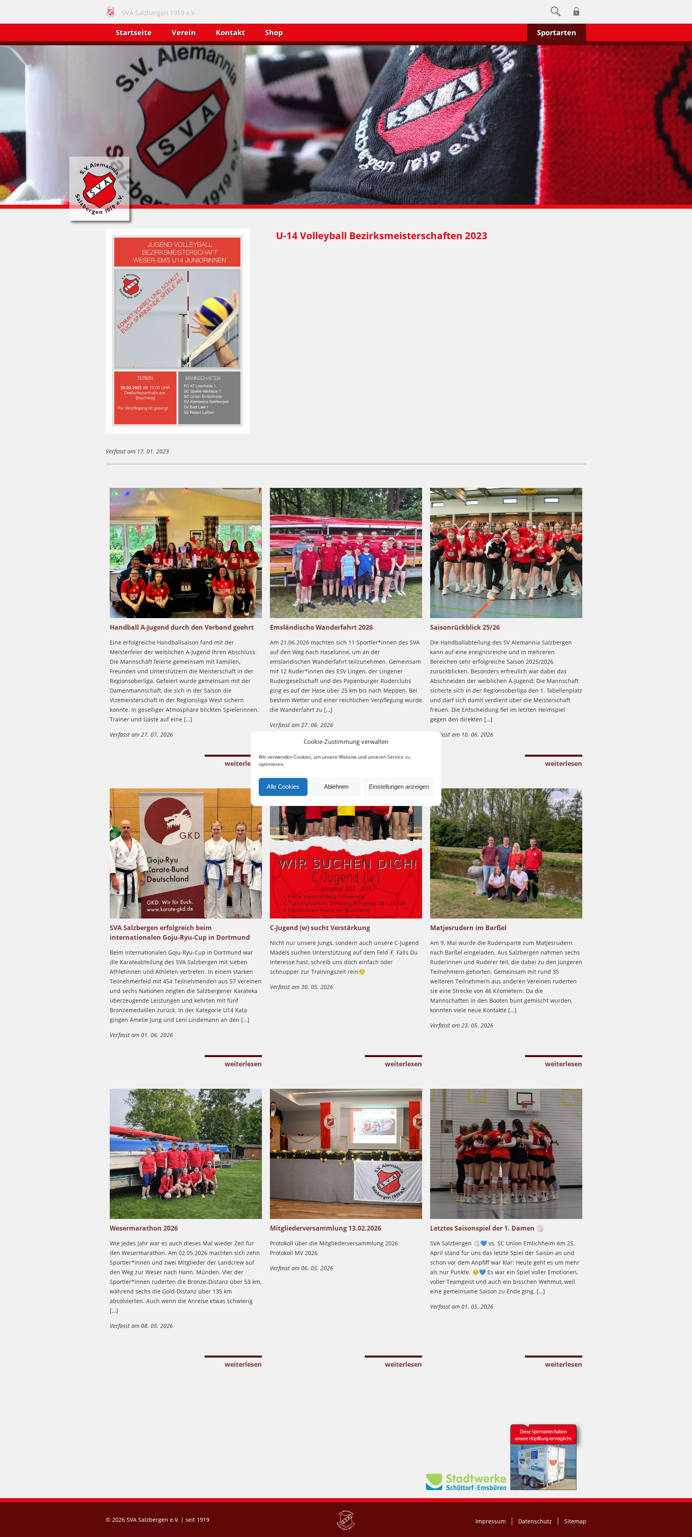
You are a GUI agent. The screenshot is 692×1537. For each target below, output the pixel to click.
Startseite (134, 32)
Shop (274, 32)
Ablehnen (336, 786)
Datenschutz (535, 1521)
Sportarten (556, 32)
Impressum (490, 1521)
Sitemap (575, 1521)
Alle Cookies (283, 786)
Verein (184, 32)
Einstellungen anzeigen (399, 786)
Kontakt (230, 32)
